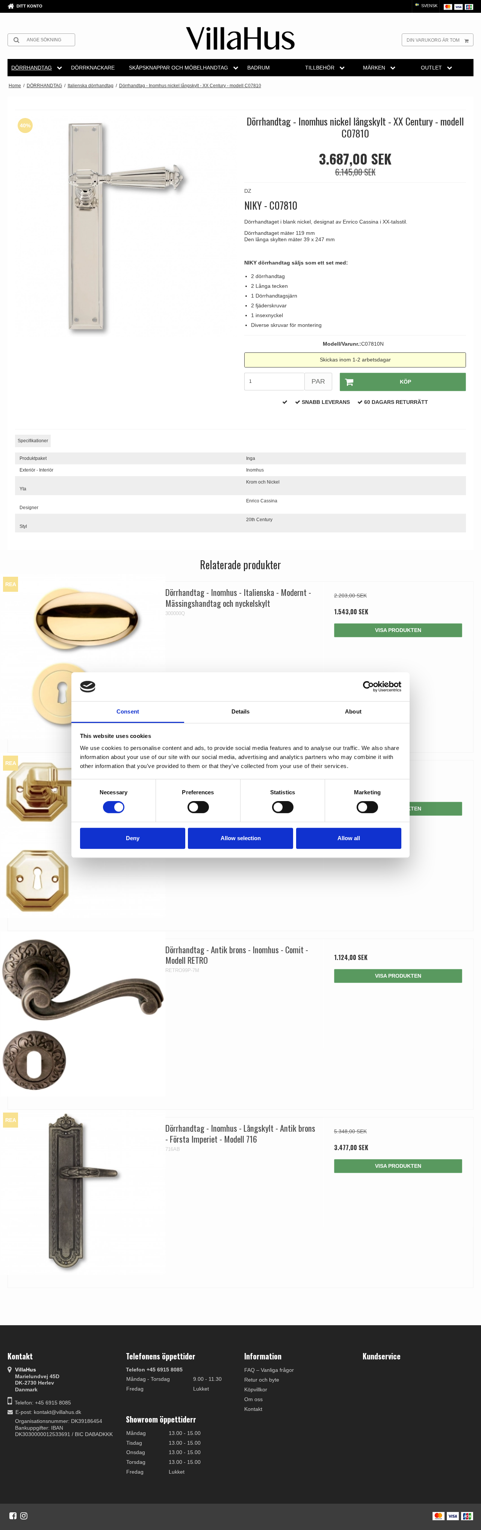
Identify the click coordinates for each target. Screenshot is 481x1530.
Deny (132, 838)
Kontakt (253, 1409)
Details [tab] (240, 711)
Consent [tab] (127, 711)
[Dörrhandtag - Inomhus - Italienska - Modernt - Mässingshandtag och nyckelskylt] (82, 656)
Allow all (348, 838)
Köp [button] (405, 382)
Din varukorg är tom (433, 40)
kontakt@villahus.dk (57, 1412)
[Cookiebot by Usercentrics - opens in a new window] (368, 686)
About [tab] (353, 711)
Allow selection (241, 838)
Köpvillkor (255, 1389)
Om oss (253, 1399)
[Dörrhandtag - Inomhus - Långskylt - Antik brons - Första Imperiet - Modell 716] (82, 1192)
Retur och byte (261, 1380)
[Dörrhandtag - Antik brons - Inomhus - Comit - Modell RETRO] (82, 1013)
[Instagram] (23, 1516)
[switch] (198, 807)
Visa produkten (398, 630)
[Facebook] (13, 1516)
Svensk (428, 5)
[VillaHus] (240, 38)
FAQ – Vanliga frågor (269, 1370)
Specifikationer (33, 440)
